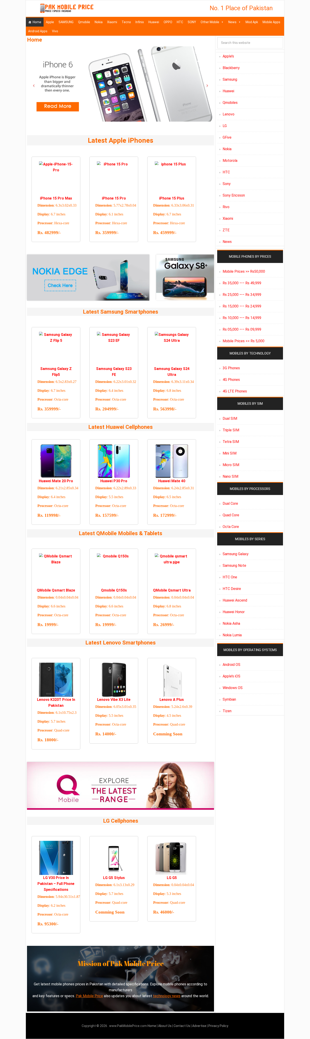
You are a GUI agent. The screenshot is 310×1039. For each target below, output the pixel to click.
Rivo (226, 207)
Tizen (227, 711)
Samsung (230, 79)
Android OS (231, 664)
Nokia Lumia (232, 635)
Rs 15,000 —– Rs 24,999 (242, 306)
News (232, 22)
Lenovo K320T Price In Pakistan (56, 702)
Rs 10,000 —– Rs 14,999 (242, 318)
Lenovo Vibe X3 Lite (113, 699)
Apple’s (228, 56)
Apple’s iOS (231, 676)
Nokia (99, 22)
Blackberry (231, 68)
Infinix (139, 22)
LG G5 (172, 878)
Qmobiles (230, 102)
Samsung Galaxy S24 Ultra (171, 372)
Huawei (153, 22)
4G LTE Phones (235, 391)
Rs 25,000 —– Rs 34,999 (242, 294)
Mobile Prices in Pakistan (66, 9)
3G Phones (231, 368)
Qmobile (84, 22)
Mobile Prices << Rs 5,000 (243, 341)
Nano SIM (230, 476)
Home (37, 22)
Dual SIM (230, 418)
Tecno (126, 22)
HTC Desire (232, 589)
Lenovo (228, 114)
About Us (165, 1026)
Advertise (199, 1026)
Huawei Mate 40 (171, 481)
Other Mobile (210, 22)
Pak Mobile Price (89, 996)
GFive (227, 137)
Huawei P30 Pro (113, 481)
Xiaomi (112, 22)
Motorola (230, 160)
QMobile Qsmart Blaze (56, 590)
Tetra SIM (231, 442)
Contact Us (182, 1026)
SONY (192, 22)
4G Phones (231, 379)
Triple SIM (231, 430)
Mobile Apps (271, 22)
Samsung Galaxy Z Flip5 (56, 372)
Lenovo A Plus (172, 699)
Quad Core (231, 515)
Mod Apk (252, 22)
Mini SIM (229, 453)
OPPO (168, 22)
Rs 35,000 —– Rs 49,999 (242, 283)
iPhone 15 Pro (114, 198)
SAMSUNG (66, 22)
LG (225, 126)
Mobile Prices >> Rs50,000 (244, 271)
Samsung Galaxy (235, 554)
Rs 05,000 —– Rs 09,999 (242, 329)
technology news (166, 996)
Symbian (229, 699)
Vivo (55, 31)
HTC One (230, 577)
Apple (50, 22)
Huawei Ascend (235, 600)
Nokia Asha (231, 623)
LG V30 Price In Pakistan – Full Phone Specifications (55, 884)
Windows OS (233, 688)
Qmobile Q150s (114, 590)
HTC (180, 22)
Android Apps (37, 31)
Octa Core (231, 526)
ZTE (226, 230)
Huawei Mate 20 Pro (56, 481)
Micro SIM (231, 465)
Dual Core (230, 503)
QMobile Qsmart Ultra (172, 590)
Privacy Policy (218, 1026)
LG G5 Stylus (114, 878)
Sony (227, 184)
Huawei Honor (234, 612)
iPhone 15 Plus (171, 198)
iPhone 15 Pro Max (56, 198)
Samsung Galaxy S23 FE (114, 372)
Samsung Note (234, 565)
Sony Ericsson (234, 195)
